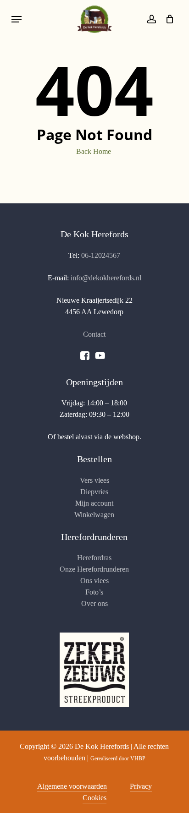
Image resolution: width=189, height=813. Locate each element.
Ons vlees (94, 580)
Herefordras (94, 558)
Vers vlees (94, 480)
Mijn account (94, 503)
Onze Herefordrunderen (94, 569)
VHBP (137, 758)
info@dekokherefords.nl (106, 278)
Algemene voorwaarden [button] (72, 786)
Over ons (94, 603)
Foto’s (94, 592)
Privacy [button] (141, 786)
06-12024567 (100, 255)
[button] (16, 19)
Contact (94, 334)
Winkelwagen (94, 514)
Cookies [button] (94, 798)
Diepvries (94, 492)
